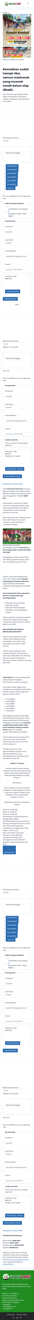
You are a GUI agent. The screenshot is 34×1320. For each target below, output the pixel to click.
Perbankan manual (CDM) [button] (12, 484)
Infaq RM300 (12, 170)
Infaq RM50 (11, 181)
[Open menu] (28, 3)
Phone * (8, 264)
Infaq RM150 (11, 173)
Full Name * (9, 227)
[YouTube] (20, 1317)
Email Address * (11, 251)
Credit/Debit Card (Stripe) (18, 209)
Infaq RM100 (11, 177)
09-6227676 (7, 1309)
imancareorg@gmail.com (19, 1260)
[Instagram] (17, 1317)
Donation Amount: (12, 138)
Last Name (9, 240)
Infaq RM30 (11, 184)
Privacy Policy (22, 1315)
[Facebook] (13, 1317)
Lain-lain (10, 188)
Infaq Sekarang (10, 299)
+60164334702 (8, 1264)
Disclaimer (11, 1315)
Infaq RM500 (12, 166)
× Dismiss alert (9, 851)
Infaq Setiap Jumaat (12, 476)
